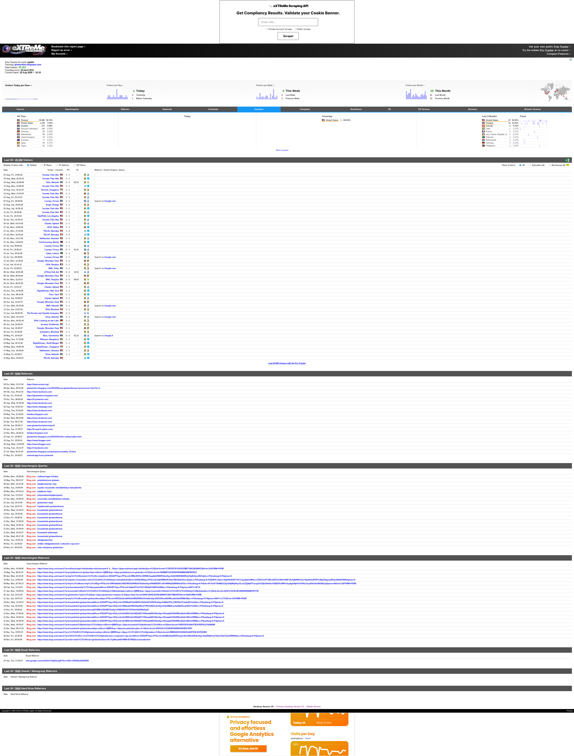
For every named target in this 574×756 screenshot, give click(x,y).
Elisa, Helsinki (52, 317)
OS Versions (424, 109)
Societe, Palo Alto (50, 175)
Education (538, 165)
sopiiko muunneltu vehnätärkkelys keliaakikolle (59, 488)
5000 (17, 373)
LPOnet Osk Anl (51, 272)
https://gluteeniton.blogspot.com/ (42, 395)
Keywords (167, 109)
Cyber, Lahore (52, 253)
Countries (258, 109)
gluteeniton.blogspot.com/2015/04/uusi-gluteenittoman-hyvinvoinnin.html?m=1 (63, 388)
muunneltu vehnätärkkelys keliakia (53, 499)
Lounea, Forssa (52, 201)
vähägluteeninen (45, 540)
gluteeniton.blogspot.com (27, 64)
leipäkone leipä (44, 491)
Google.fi (108, 335)
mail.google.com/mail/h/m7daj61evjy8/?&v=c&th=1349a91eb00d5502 (57, 661)
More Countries (282, 150)
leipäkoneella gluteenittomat (50, 506)
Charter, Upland (52, 223)
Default (32, 165)
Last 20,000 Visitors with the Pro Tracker (287, 363)
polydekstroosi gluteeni (48, 480)
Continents (213, 109)
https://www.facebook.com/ (39, 392)
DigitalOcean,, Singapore (47, 347)
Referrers (125, 109)
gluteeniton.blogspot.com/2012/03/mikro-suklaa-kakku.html (54, 437)
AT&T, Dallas (53, 227)
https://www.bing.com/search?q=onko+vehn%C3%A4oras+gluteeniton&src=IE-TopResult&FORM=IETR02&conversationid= (94, 639)
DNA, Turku (53, 268)
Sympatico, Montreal (49, 332)
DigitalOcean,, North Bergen (46, 343)
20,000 (19, 159)
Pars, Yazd (54, 294)
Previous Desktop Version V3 (290, 706)
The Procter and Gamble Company (43, 313)
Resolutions (356, 109)
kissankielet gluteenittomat (49, 510)
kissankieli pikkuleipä (47, 532)
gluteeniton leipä (45, 503)
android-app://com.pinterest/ (40, 455)
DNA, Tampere (52, 279)
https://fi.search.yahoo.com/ (40, 429)
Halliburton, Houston (49, 238)
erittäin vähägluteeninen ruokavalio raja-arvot (58, 544)
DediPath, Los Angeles (48, 216)
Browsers (472, 109)
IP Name (47, 165)
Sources (20, 109)
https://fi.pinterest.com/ (37, 399)
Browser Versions (533, 109)
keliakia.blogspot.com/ (37, 414)
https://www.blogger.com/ (39, 440)
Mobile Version (314, 706)
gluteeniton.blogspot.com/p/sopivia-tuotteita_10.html (51, 452)
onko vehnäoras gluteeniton (50, 547)
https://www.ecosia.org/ (38, 384)
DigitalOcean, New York (48, 291)
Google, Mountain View (48, 261)
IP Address (63, 165)
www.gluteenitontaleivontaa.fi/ (41, 425)
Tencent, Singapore (50, 190)
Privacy (570, 711)
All (523, 165)
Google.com (110, 201)
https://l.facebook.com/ (37, 448)
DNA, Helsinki (52, 306)
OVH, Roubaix (52, 264)
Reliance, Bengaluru (49, 339)
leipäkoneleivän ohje (47, 484)
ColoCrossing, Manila (49, 242)
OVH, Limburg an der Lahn (46, 321)
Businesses (558, 165)
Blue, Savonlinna (51, 335)
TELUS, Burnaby (51, 231)
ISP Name (81, 165)
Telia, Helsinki (52, 182)
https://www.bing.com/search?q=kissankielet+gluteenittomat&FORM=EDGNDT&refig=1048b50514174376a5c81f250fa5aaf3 (93, 610)
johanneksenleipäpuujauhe (49, 495)
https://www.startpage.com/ (39, 407)
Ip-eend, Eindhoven (50, 324)
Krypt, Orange (52, 205)
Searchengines (72, 109)
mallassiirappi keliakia (47, 476)
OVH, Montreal (52, 309)
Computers (305, 109)
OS (389, 109)
